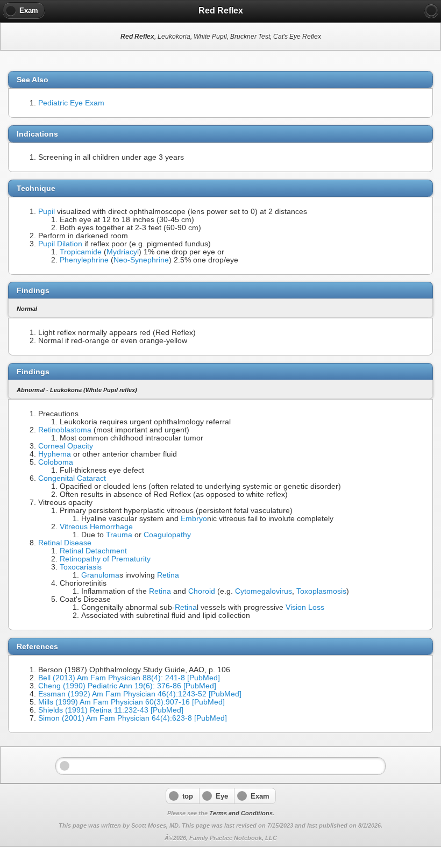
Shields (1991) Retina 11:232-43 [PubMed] (110, 710)
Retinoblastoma (64, 430)
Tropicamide (81, 252)
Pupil (46, 212)
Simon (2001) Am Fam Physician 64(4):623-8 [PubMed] (132, 718)
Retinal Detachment (93, 551)
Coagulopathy (167, 535)
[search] (431, 11)
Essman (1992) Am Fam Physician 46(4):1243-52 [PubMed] (139, 694)
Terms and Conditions (241, 813)
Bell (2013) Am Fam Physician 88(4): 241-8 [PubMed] (129, 678)
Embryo (194, 519)
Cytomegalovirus (263, 591)
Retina (168, 575)
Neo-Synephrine (141, 260)
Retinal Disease (64, 543)
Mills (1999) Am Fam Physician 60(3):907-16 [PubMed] (131, 702)
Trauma (119, 535)
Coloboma (55, 462)
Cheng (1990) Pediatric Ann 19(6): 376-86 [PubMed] (127, 686)
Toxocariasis (81, 567)
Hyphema (54, 454)
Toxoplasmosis (321, 591)
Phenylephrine (84, 260)
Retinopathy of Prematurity (105, 559)
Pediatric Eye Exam (71, 103)
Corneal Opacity (65, 446)
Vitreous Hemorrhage (96, 527)
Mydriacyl (122, 252)
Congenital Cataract (72, 478)
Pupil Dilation (60, 244)
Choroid (201, 591)
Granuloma (100, 575)
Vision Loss (305, 607)
